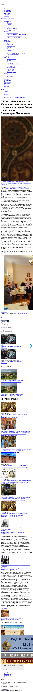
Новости (6, 31)
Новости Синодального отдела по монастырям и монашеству (16, 35)
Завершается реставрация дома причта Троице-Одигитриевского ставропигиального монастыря (14, 466)
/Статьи (3, 555)
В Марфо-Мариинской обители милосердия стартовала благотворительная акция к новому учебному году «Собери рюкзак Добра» (16, 482)
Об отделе (6, 8)
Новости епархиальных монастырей (17, 38)
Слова (8, 27)
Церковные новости (12, 33)
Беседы (9, 47)
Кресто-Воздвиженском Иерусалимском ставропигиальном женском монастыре (16, 188)
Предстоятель (7, 21)
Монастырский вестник (7, 18)
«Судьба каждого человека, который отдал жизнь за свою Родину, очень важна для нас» (16, 568)
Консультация (11, 67)
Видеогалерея (11, 75)
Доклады (9, 25)
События (9, 23)
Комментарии (11, 46)
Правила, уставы (11, 72)
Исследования (11, 66)
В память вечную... (12, 63)
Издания (9, 51)
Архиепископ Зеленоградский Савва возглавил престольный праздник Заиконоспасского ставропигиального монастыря (14, 416)
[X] (8, 321)
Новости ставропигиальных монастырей (18, 37)
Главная (6, 91)
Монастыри (7, 56)
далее (6, 689)
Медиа (5, 73)
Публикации (7, 41)
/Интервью (4, 348)
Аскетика (9, 60)
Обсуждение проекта (13, 54)
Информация (7, 10)
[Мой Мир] (6, 321)
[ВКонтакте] (2, 321)
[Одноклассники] (4, 321)
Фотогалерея (10, 76)
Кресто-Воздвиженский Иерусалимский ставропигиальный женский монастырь (16, 314)
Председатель (7, 11)
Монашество (7, 57)
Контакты (6, 16)
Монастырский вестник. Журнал (16, 53)
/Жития (3, 530)
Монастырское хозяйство (14, 64)
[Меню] (1, 3)
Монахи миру (11, 69)
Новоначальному (11, 59)
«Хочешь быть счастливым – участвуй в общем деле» (15, 565)
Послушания (10, 70)
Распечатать (4, 312)
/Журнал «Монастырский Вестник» (10, 619)
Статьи (9, 43)
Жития (9, 62)
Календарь (7, 14)
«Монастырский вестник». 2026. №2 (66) (12, 618)
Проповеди (10, 24)
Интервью (10, 44)
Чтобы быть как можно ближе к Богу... (11, 346)
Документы (7, 13)
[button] (31, 346)
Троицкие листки (12, 28)
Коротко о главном (12, 30)
